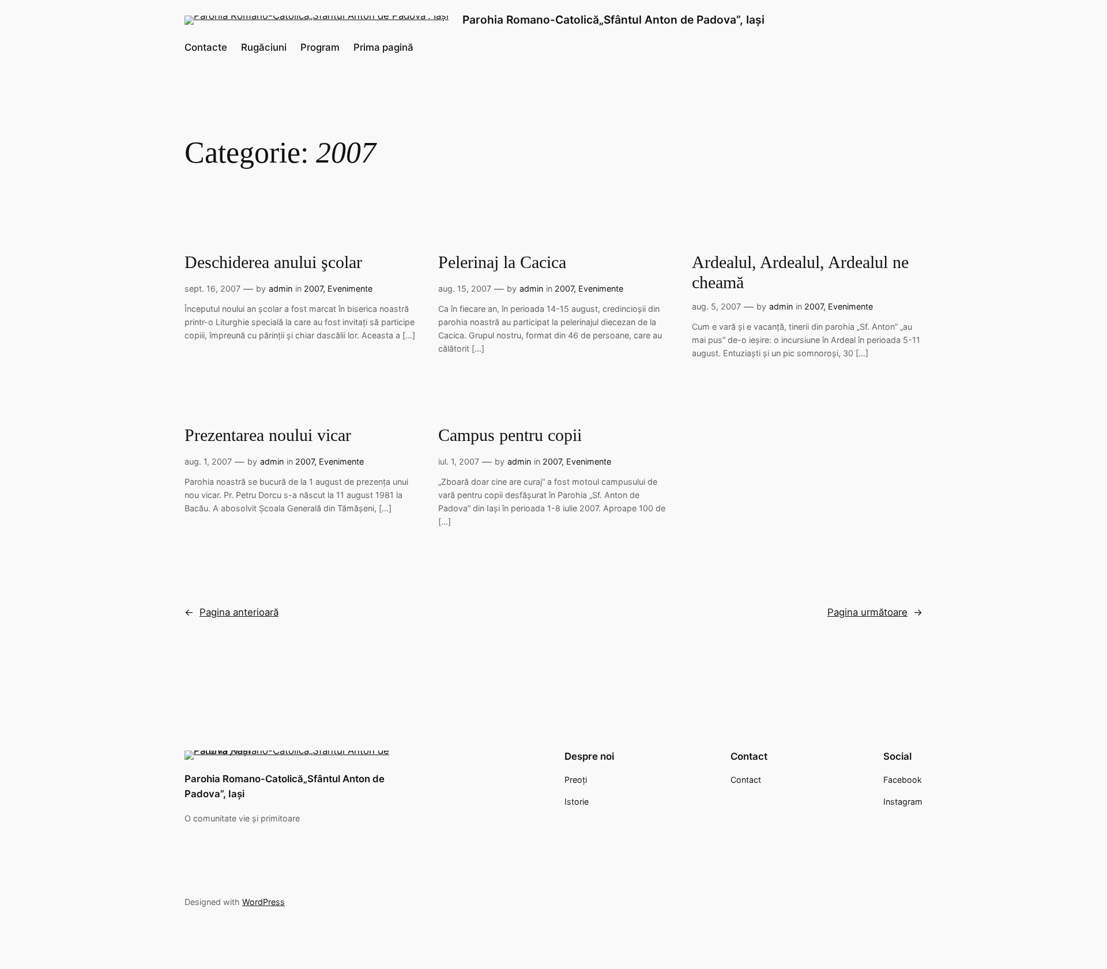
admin (280, 288)
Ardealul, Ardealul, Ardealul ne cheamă (800, 272)
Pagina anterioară (231, 612)
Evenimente (349, 288)
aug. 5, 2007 (716, 306)
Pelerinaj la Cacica (502, 262)
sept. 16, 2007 (212, 288)
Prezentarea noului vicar (267, 435)
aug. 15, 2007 (464, 288)
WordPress (263, 902)
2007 (313, 288)
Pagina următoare (874, 612)
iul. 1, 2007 (458, 461)
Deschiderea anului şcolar (273, 262)
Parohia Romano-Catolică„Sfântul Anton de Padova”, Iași (613, 20)
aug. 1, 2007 (208, 461)
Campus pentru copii (510, 435)
